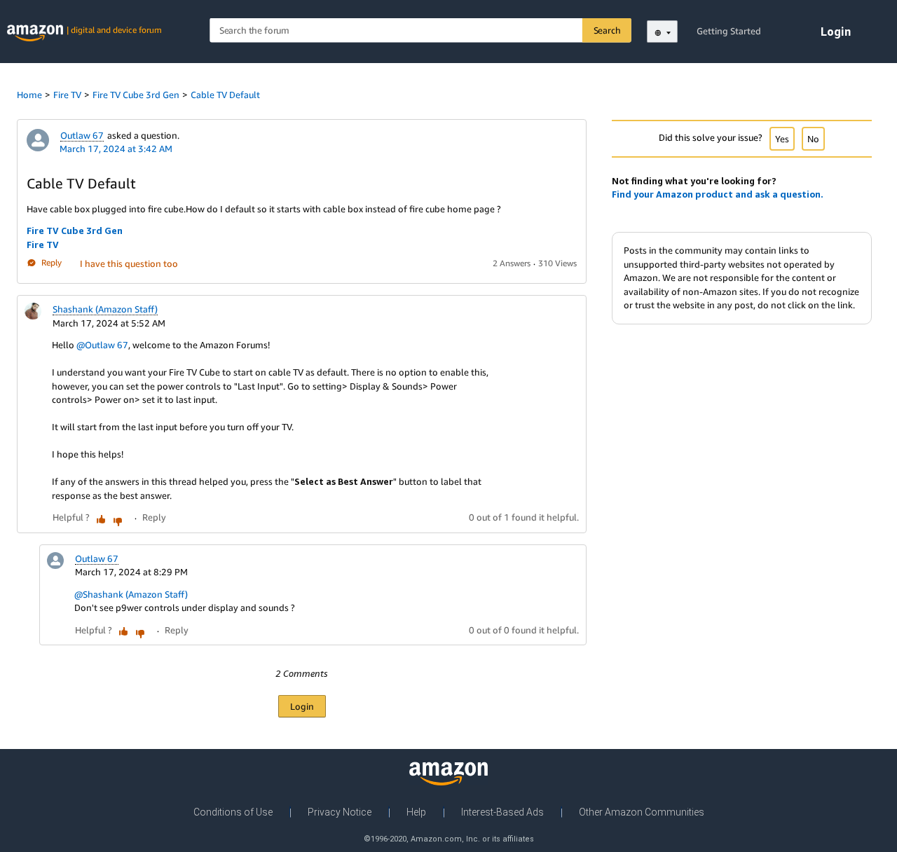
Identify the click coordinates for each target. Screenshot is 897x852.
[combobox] (420, 30)
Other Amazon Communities (641, 812)
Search (607, 30)
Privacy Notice (339, 812)
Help (416, 812)
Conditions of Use (233, 812)
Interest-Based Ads (502, 812)
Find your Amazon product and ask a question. (717, 194)
